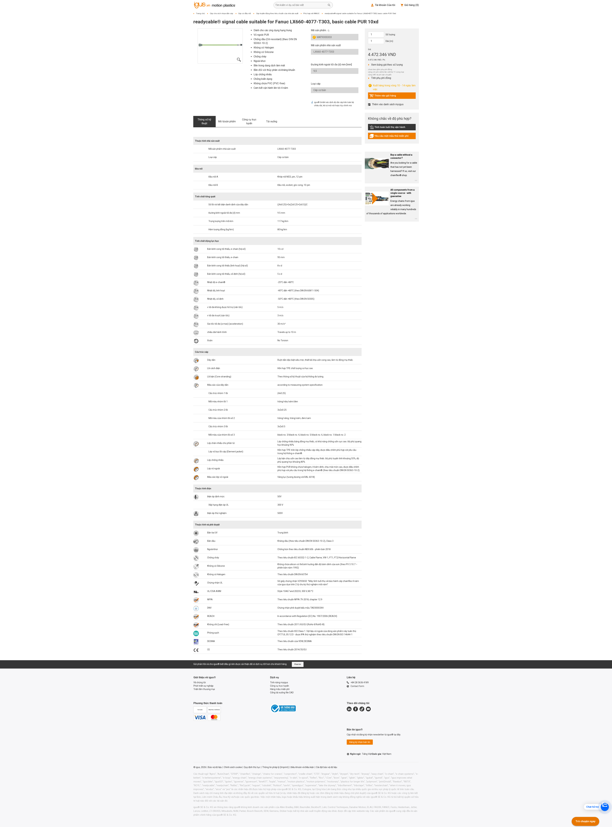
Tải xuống (271, 121)
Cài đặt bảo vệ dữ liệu (326, 767)
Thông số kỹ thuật (204, 121)
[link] (392, 128)
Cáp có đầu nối (244, 13)
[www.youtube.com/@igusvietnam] (368, 709)
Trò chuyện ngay (585, 821)
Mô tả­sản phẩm (227, 121)
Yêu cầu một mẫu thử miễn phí (388, 136)
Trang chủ (200, 13)
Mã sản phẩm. (319, 30)
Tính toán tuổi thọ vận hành (387, 128)
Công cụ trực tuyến (249, 121)
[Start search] (329, 5)
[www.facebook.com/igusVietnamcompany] (355, 709)
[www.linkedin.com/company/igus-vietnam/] (349, 709)
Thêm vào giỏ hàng (382, 96)
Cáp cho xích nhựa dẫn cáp (221, 13)
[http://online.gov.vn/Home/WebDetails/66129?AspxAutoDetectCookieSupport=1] (283, 708)
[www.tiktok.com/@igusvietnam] (362, 709)
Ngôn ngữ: (361, 754)
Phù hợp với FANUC (311, 13)
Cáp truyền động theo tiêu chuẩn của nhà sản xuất (277, 13)
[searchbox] (300, 5)
